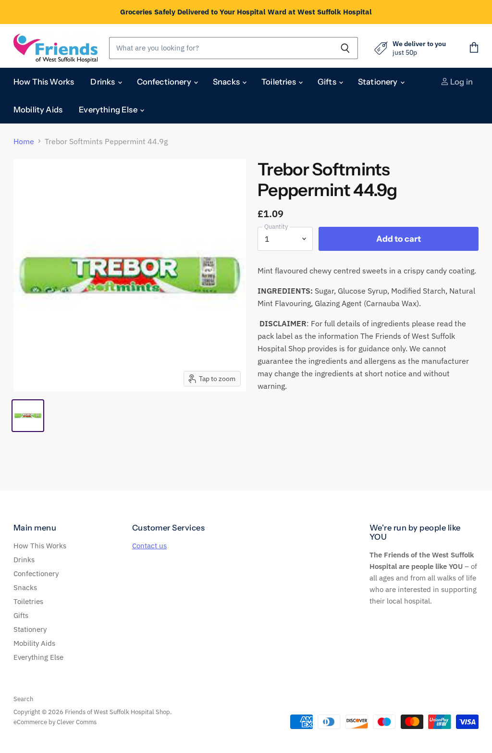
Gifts (328, 81)
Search (23, 699)
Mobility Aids (37, 109)
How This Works (43, 81)
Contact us (149, 545)
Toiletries (279, 81)
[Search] (345, 48)
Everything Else (109, 109)
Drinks (103, 81)
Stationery (378, 81)
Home (23, 141)
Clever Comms (77, 722)
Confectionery (165, 81)
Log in (461, 81)
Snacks (227, 81)
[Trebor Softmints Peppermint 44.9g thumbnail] (27, 415)
